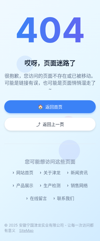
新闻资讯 (79, 172)
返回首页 (50, 107)
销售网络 (79, 185)
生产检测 (52, 185)
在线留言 (38, 198)
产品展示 (24, 185)
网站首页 (24, 172)
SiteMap (26, 230)
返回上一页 (50, 124)
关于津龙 (52, 172)
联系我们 (65, 198)
